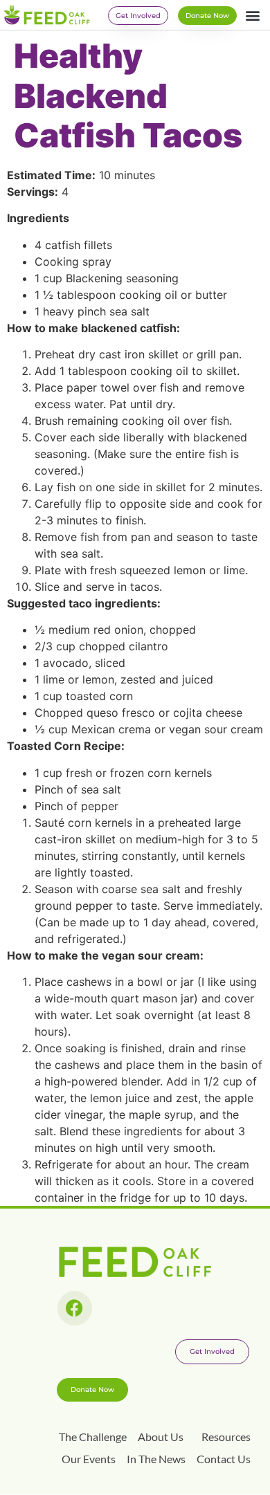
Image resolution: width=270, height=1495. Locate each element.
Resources (226, 1436)
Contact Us (224, 1458)
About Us (160, 1436)
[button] (252, 14)
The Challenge (93, 1436)
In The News (156, 1458)
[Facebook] (74, 1308)
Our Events (89, 1458)
